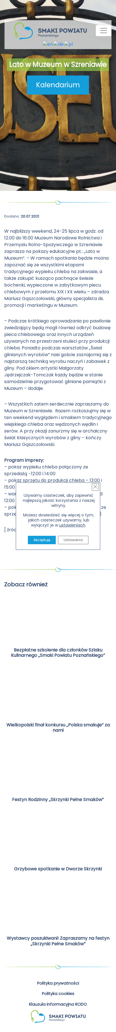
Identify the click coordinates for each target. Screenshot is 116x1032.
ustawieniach (72, 525)
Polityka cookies (58, 993)
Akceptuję (42, 539)
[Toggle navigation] (103, 30)
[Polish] (68, 44)
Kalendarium (58, 85)
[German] (58, 44)
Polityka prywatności (58, 983)
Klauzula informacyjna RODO (58, 1004)
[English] (48, 44)
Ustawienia (73, 539)
